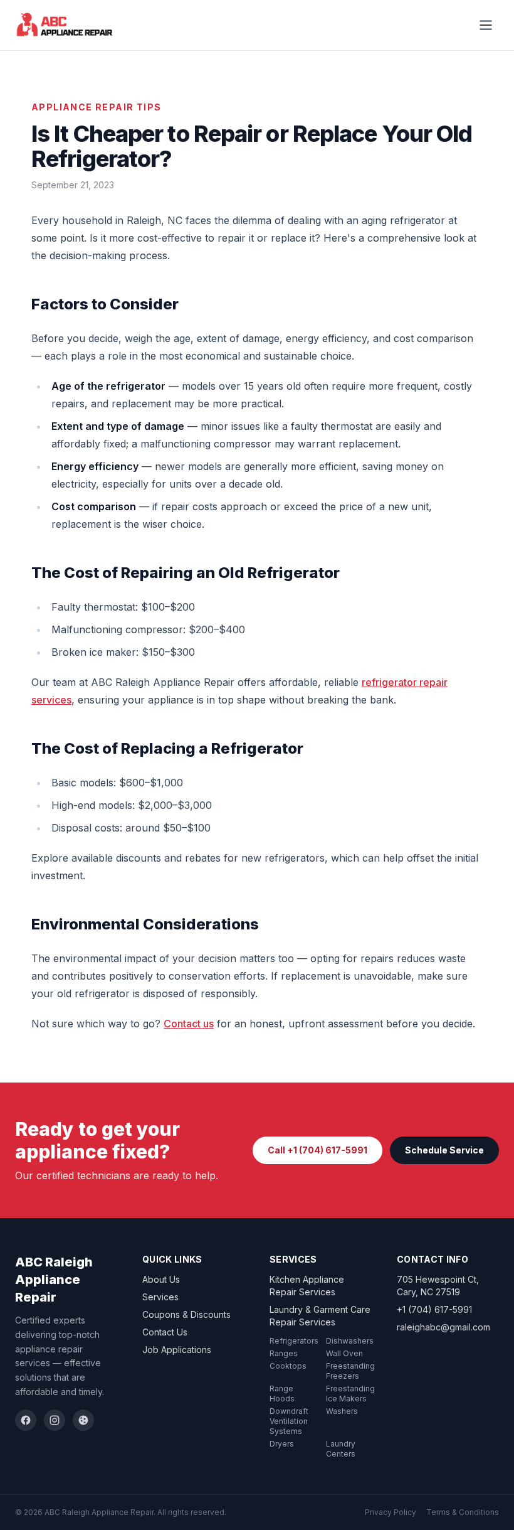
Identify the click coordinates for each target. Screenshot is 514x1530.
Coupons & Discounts (186, 1314)
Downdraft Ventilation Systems (289, 1421)
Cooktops (288, 1366)
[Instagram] (54, 1420)
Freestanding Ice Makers (350, 1393)
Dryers (282, 1443)
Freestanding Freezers (350, 1371)
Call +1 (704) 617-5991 (317, 1150)
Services (160, 1297)
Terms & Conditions (462, 1512)
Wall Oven (344, 1353)
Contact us (189, 1023)
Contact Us (164, 1332)
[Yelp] (83, 1420)
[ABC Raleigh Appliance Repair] (64, 25)
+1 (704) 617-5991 (434, 1309)
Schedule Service (444, 1150)
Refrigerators (294, 1340)
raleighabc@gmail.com (443, 1327)
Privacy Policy (390, 1512)
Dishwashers (350, 1340)
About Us (161, 1279)
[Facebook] (25, 1420)
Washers (342, 1411)
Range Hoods (282, 1393)
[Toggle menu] (486, 25)
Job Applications (176, 1349)
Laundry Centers (340, 1448)
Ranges (284, 1353)
